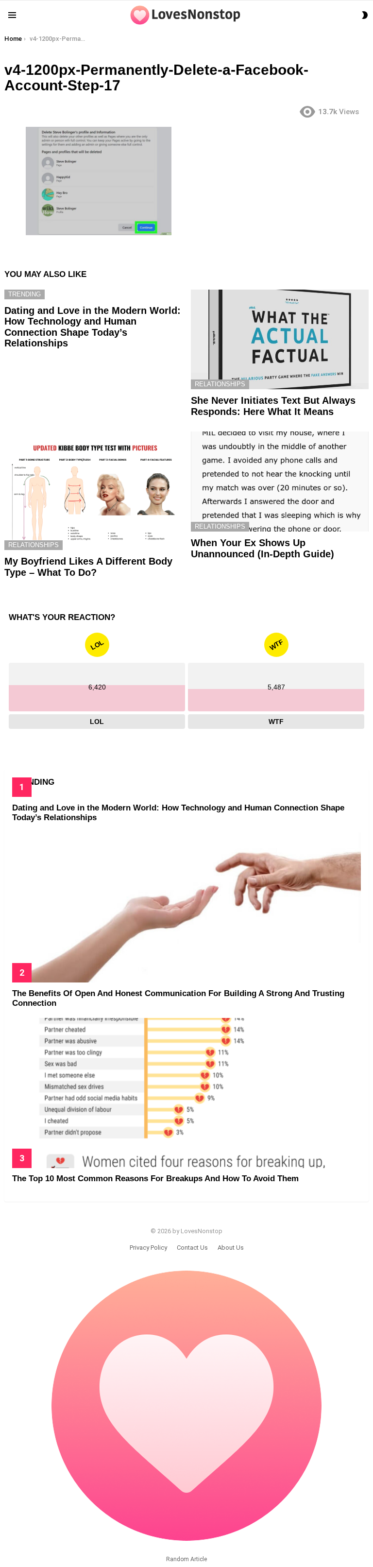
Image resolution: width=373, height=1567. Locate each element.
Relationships (220, 384)
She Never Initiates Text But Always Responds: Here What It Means (273, 406)
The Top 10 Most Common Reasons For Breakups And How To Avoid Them (155, 1178)
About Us (231, 1247)
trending (24, 294)
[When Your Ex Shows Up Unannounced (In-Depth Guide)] (280, 481)
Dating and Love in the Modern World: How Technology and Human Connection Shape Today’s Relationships (92, 327)
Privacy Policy (148, 1247)
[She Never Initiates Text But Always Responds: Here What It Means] (280, 340)
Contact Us (192, 1247)
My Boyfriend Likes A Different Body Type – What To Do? (88, 567)
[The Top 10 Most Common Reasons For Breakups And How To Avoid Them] (186, 1093)
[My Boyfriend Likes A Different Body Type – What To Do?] (93, 490)
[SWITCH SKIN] (365, 15)
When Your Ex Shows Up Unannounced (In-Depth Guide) (262, 548)
